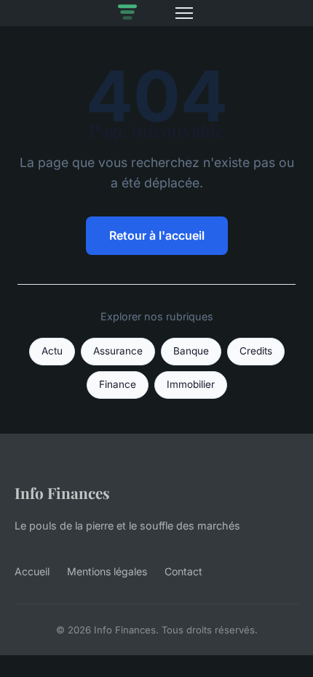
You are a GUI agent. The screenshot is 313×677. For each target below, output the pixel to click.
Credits (255, 351)
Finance (117, 384)
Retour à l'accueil (157, 235)
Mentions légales (107, 571)
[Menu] (184, 13)
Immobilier (191, 384)
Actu (52, 351)
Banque (191, 351)
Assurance (118, 351)
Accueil (32, 571)
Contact (183, 571)
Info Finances (62, 492)
